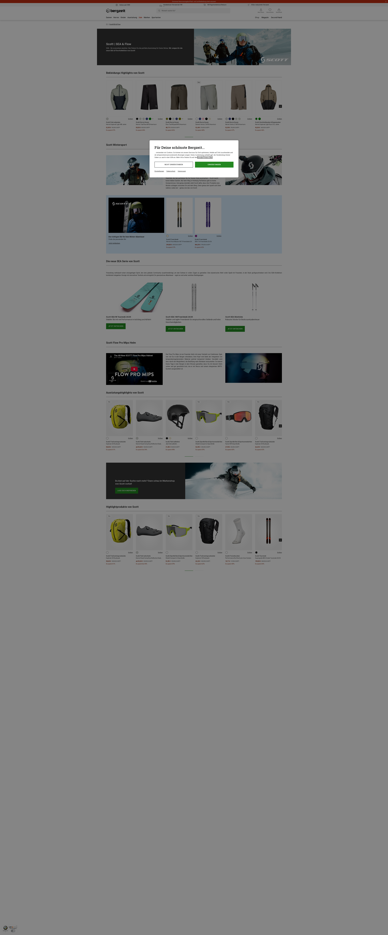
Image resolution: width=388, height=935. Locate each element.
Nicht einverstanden (174, 165)
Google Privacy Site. (204, 157)
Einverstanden (214, 165)
